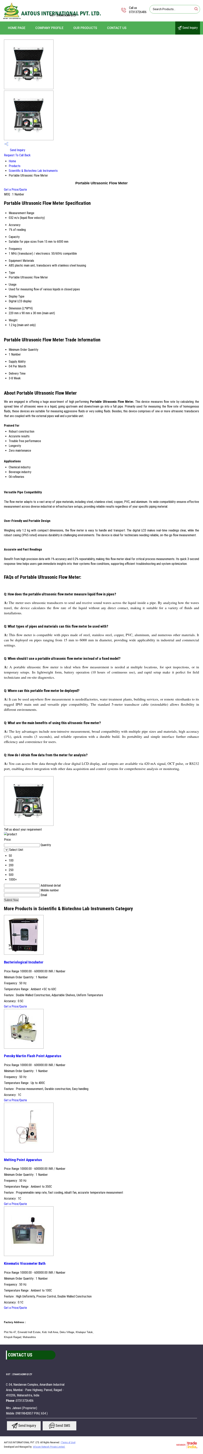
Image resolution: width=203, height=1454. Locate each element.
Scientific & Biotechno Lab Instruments (33, 171)
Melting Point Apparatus (23, 1160)
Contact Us (116, 28)
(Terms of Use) (68, 1442)
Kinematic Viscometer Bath (25, 1263)
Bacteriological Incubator (23, 962)
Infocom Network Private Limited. (49, 1446)
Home (12, 161)
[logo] (52, 19)
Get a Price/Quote (15, 189)
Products (14, 166)
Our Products (85, 28)
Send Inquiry (190, 28)
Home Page (16, 28)
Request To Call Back (17, 155)
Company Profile (49, 28)
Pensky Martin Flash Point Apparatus (32, 1056)
